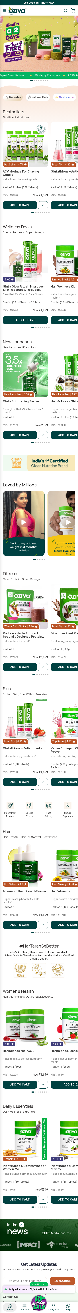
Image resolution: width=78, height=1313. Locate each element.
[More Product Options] (43, 205)
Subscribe (62, 1281)
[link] (10, 1307)
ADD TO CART (20, 205)
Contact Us (10, 1296)
